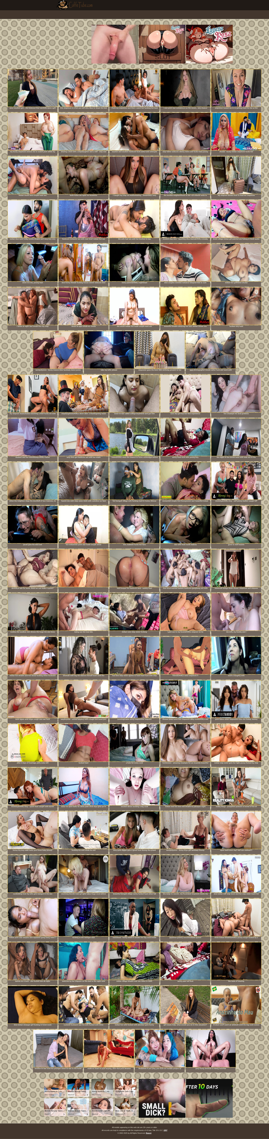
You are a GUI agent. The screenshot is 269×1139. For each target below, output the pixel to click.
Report (148, 1133)
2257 (165, 1130)
